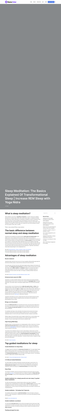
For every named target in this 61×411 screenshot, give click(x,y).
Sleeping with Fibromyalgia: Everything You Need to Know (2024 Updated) (48, 219)
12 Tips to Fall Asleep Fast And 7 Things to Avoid (18, 357)
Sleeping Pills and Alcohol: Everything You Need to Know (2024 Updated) (48, 224)
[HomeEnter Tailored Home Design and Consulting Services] (11, 2)
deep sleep (17, 294)
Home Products (51, 1)
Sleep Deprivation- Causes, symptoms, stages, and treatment (20, 249)
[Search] (55, 213)
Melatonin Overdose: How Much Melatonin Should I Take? (19, 274)
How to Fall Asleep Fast (12, 398)
